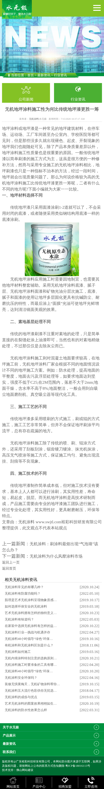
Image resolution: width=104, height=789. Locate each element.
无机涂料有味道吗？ (19, 619)
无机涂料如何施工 (18, 652)
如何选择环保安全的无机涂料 (26, 606)
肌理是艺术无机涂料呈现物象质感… (31, 600)
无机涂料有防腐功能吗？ (22, 593)
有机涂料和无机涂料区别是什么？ (29, 645)
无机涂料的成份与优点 (21, 697)
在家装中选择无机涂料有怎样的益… (31, 626)
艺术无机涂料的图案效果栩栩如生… (31, 703)
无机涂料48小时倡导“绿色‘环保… (29, 639)
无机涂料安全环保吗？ (21, 677)
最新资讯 (43, 75)
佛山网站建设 (24, 770)
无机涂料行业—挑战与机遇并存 (27, 632)
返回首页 (9, 568)
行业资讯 (78, 99)
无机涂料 (34, 119)
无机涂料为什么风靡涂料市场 (56, 556)
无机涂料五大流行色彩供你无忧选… (31, 690)
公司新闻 (26, 99)
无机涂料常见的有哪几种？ (24, 587)
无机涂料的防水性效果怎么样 (26, 710)
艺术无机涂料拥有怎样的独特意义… (31, 613)
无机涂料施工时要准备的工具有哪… (31, 664)
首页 (30, 75)
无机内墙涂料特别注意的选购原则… (31, 658)
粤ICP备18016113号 (77, 765)
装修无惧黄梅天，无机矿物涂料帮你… (32, 684)
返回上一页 (11, 562)
